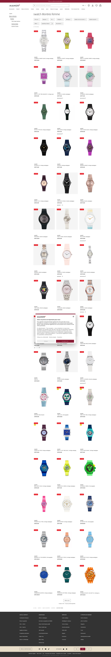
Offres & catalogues (43, 617)
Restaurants (83, 633)
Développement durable (85, 636)
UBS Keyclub (41, 630)
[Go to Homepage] (14, 5)
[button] (12, 9)
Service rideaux (65, 624)
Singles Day (41, 636)
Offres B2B (64, 630)
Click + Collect (22, 624)
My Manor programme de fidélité (45, 621)
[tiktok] (48, 649)
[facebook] (42, 649)
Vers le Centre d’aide (26, 649)
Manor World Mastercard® (44, 624)
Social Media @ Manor (43, 633)
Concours (64, 639)
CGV (43, 653)
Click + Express (23, 627)
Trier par (36, 19)
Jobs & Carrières (84, 621)
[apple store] (63, 649)
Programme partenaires (24, 633)
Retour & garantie (23, 621)
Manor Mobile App (42, 627)
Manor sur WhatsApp (24, 639)
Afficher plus (67, 600)
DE (76, 649)
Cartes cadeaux (65, 617)
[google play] (66, 649)
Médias (82, 639)
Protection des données (50, 653)
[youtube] (45, 649)
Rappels (63, 633)
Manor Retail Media (23, 636)
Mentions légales (32, 653)
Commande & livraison (24, 617)
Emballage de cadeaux (66, 621)
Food (82, 630)
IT (88, 649)
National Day (41, 642)
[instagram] (39, 649)
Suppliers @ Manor (23, 630)
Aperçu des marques (76, 653)
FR (83, 5)
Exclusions (64, 636)
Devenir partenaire (66, 627)
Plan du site (39, 653)
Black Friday (41, 639)
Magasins (83, 624)
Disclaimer (69, 653)
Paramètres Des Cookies (61, 653)
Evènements (83, 627)
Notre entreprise (84, 617)
